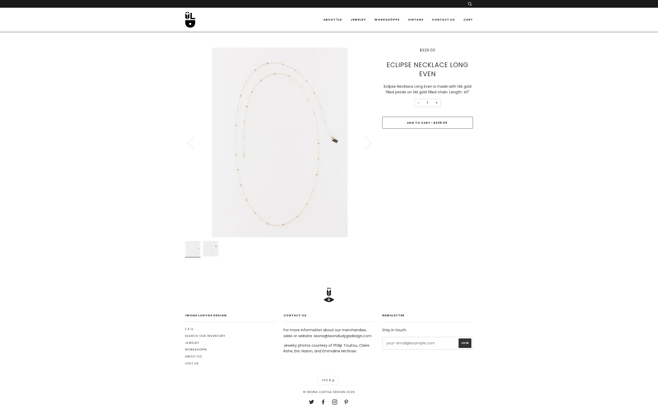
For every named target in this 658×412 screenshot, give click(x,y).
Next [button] (365, 142)
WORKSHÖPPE (386, 19)
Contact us (443, 19)
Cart (468, 19)
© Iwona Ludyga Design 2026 (329, 392)
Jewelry (358, 19)
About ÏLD (332, 19)
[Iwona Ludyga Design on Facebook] (323, 403)
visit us (192, 363)
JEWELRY (192, 343)
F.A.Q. (189, 329)
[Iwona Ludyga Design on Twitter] (311, 403)
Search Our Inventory (205, 336)
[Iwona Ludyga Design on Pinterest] (346, 403)
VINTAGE (415, 19)
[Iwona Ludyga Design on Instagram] (334, 403)
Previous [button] (194, 142)
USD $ (326, 380)
